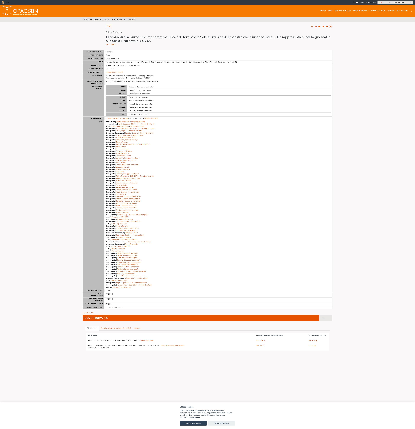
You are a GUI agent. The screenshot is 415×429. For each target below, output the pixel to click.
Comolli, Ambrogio (124, 271)
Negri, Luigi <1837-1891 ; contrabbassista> (131, 283)
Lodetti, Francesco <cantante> (127, 165)
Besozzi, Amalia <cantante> (126, 208)
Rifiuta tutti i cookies (222, 423)
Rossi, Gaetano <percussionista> (128, 192)
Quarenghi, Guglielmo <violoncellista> (130, 235)
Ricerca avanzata (343, 11)
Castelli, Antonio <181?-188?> (127, 190)
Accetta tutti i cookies (193, 423)
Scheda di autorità (151, 118)
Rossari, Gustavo (122, 212)
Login (362, 2)
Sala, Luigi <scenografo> (126, 274)
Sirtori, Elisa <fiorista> (119, 280)
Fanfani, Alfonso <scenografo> (128, 269)
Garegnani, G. (121, 194)
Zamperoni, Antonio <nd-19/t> (127, 140)
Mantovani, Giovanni (123, 181)
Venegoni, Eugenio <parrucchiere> (124, 240)
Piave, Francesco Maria (120, 126)
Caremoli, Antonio (122, 149)
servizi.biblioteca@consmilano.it (172, 346)
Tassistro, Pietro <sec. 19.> (125, 144)
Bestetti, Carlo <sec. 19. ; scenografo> (131, 276)
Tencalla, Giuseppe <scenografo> (129, 260)
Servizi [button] (391, 11)
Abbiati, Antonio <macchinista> (136, 278)
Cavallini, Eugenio (131, 133)
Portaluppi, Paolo (131, 233)
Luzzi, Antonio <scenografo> (127, 258)
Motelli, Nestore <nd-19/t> (125, 138)
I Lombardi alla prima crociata (117, 118)
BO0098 (260, 341)
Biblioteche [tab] (92, 328)
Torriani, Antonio (122, 142)
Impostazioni (195, 417)
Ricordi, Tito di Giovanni (122, 287)
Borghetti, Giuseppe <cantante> (128, 158)
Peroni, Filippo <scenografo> (127, 255)
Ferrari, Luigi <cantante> (125, 187)
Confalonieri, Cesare (123, 156)
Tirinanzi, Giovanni (118, 249)
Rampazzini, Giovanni (124, 151)
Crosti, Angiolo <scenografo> (127, 265)
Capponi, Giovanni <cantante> (127, 183)
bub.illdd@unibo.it (147, 341)
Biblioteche (402, 11)
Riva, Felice (120, 172)
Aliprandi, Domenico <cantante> (128, 178)
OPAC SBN (87, 19)
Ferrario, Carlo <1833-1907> (127, 285)
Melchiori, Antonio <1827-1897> (127, 228)
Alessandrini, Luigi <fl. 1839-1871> (128, 196)
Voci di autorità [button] (360, 11)
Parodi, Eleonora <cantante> (126, 203)
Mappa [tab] (137, 328)
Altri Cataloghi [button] (377, 11)
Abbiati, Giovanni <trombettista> (128, 199)
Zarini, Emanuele (131, 244)
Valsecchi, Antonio (123, 167)
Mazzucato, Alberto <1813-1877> (128, 128)
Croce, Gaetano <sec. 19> (120, 246)
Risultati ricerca (118, 19)
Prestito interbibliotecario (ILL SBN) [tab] (116, 328)
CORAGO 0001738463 (114, 72)
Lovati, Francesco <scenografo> (129, 262)
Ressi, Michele (121, 185)
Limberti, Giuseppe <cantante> (127, 174)
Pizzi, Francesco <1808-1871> (127, 231)
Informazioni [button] (326, 11)
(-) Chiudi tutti (89, 313)
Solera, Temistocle (123, 122)
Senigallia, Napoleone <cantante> (128, 201)
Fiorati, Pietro (121, 162)
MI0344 (260, 346)
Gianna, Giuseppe (117, 251)
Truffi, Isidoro (121, 147)
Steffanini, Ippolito (124, 237)
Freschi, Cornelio (122, 226)
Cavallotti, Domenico (125, 219)
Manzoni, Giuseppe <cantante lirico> (129, 135)
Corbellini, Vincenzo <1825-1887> (128, 221)
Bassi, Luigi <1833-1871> (120, 217)
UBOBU (313, 341)
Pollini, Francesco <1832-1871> (127, 176)
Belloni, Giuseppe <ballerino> (127, 253)
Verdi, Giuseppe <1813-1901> (128, 124)
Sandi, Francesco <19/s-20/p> (126, 206)
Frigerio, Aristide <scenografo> (128, 267)
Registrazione (371, 2)
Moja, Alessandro (122, 153)
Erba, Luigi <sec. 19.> (119, 224)
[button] (385, 2)
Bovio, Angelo (121, 131)
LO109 (312, 346)
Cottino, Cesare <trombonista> (127, 210)
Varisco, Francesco (123, 169)
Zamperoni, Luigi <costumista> (139, 242)
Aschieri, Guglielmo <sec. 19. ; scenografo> (132, 215)
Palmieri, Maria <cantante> (126, 160)
